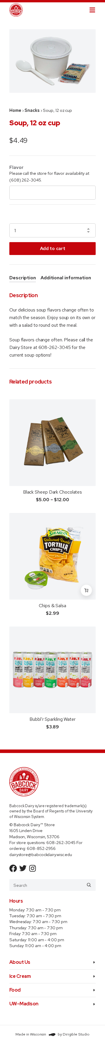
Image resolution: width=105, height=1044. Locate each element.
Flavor (16, 167)
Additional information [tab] (66, 278)
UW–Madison (23, 1004)
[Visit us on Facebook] (13, 868)
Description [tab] (22, 278)
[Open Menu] (97, 10)
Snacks (31, 110)
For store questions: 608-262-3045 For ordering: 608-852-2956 (46, 845)
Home (15, 110)
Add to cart (52, 248)
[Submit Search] (89, 885)
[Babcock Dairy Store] (16, 10)
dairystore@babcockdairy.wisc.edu (40, 854)
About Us (19, 962)
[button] (86, 590)
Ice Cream (20, 976)
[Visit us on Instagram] (32, 868)
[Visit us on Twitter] (23, 868)
